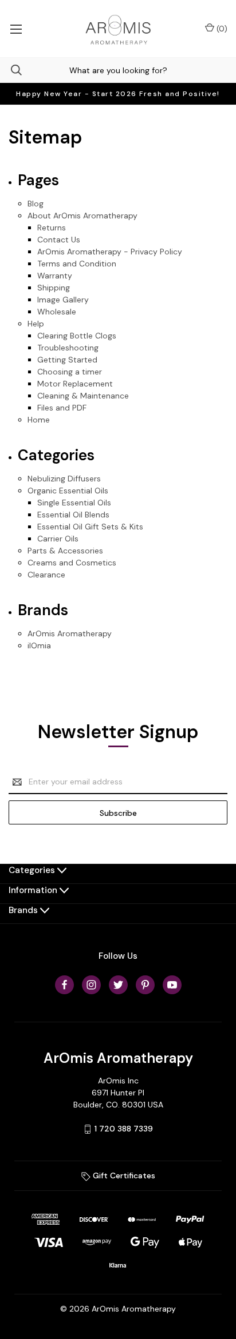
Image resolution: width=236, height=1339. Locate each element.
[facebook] (64, 985)
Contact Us (58, 239)
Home (38, 420)
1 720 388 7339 (124, 1128)
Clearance (46, 574)
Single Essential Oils (74, 502)
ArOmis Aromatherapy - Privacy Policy (109, 251)
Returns (51, 227)
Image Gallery (63, 299)
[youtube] (172, 985)
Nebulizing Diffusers (64, 478)
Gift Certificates (123, 1175)
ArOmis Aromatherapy (69, 633)
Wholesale (56, 311)
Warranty (54, 275)
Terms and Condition (76, 263)
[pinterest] (145, 985)
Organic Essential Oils (67, 490)
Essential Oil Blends (73, 514)
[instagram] (91, 985)
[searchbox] (118, 70)
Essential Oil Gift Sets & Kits (90, 526)
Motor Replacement (75, 383)
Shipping (53, 287)
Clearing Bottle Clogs (76, 335)
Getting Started (67, 359)
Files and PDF (61, 408)
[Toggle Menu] (16, 28)
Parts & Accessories (65, 550)
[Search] (11, 70)
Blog (35, 203)
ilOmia (39, 645)
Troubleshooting (68, 347)
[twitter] (118, 985)
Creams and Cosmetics (71, 562)
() (220, 28)
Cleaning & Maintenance (83, 395)
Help (35, 323)
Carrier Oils (57, 538)
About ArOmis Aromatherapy (82, 215)
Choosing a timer (69, 371)
